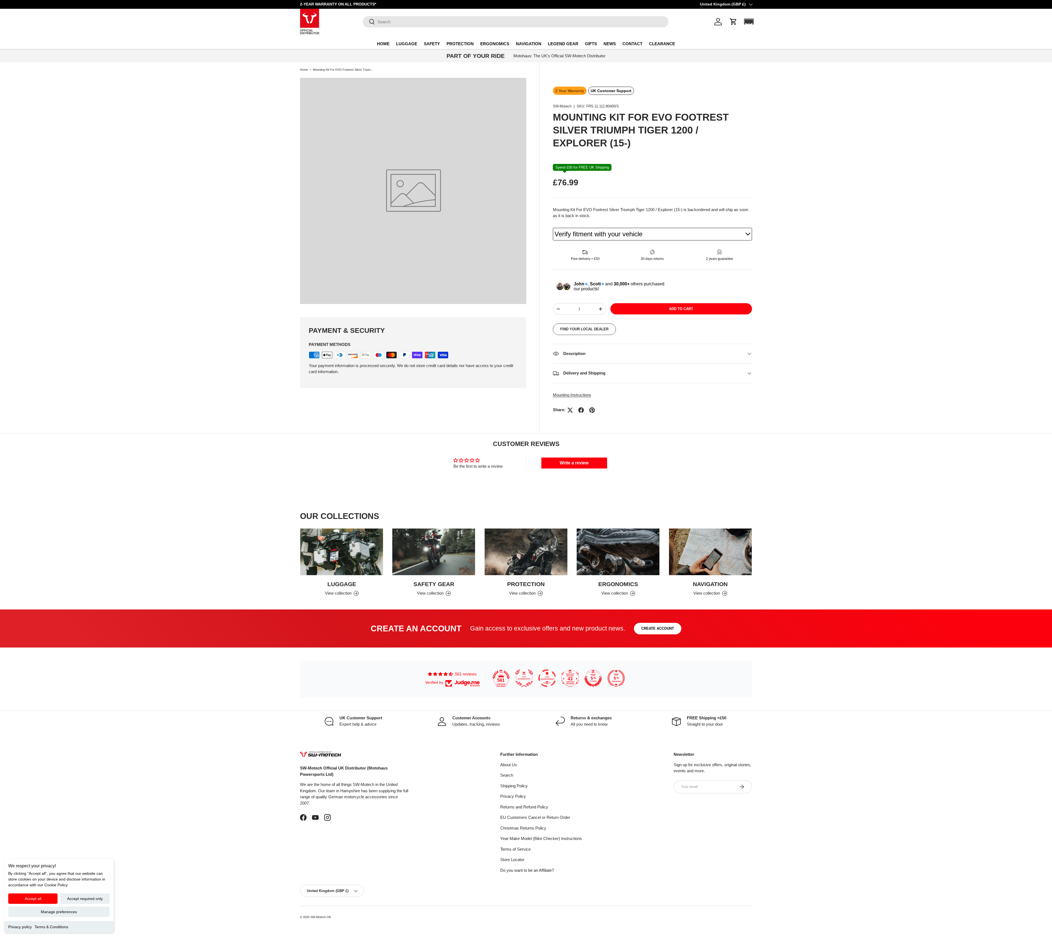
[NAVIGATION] (710, 552)
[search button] (369, 22)
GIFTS (591, 43)
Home (304, 69)
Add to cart (681, 309)
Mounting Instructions (572, 395)
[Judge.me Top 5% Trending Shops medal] (616, 678)
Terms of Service (515, 849)
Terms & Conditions (51, 927)
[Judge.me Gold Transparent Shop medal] (547, 678)
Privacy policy (20, 927)
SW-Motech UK (320, 917)
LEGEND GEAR (563, 43)
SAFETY (432, 43)
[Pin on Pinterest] (592, 410)
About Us (508, 764)
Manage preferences (59, 912)
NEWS (610, 43)
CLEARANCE (662, 43)
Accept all (33, 898)
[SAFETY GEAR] (433, 552)
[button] (733, 22)
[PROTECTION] (526, 552)
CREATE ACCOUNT (657, 628)
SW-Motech (562, 106)
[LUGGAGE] (341, 552)
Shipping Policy (514, 785)
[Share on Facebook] (581, 410)
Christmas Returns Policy (523, 828)
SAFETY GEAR (433, 584)
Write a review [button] (574, 463)
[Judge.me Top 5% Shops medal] (593, 678)
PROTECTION (460, 43)
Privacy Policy (513, 796)
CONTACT (632, 43)
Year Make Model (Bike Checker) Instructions (541, 838)
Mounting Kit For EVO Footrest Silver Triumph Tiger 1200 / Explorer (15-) (344, 69)
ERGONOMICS (494, 43)
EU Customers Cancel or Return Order (535, 817)
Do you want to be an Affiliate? (527, 870)
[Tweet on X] (570, 410)
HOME (383, 43)
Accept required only (85, 898)
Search (506, 775)
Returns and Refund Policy (524, 807)
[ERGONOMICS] (618, 552)
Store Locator (512, 859)
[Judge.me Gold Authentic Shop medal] (524, 678)
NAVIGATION (528, 43)
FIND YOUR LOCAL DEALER (584, 329)
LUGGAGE (406, 43)
